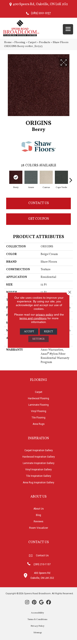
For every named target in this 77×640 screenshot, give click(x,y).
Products (44, 42)
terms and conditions (33, 318)
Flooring (19, 42)
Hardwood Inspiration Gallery (38, 456)
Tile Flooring (38, 417)
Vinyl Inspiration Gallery (38, 469)
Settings (38, 339)
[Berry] (15, 177)
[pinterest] (34, 603)
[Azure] (31, 177)
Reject (48, 331)
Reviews (38, 521)
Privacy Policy (37, 626)
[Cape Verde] (61, 177)
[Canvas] (46, 177)
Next (71, 178)
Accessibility (37, 612)
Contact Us (38, 203)
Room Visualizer (38, 527)
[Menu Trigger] (68, 29)
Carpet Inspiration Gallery (38, 450)
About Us (38, 508)
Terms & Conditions (37, 619)
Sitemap (37, 632)
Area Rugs (39, 424)
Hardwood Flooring (38, 398)
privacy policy (44, 314)
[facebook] (49, 603)
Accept (29, 331)
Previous (6, 178)
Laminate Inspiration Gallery (38, 463)
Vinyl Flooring (38, 411)
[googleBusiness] (42, 603)
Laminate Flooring (38, 404)
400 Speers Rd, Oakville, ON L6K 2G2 (40, 4)
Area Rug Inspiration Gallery (38, 482)
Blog (38, 515)
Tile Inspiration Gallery (38, 475)
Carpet (32, 42)
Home (8, 42)
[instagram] (27, 603)
